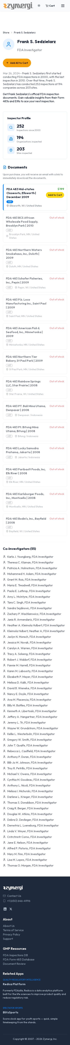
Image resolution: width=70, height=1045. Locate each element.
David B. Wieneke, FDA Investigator (29, 688)
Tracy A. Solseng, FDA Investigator (28, 654)
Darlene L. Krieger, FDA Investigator (30, 797)
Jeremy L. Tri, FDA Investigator (26, 722)
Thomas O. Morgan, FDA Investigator (30, 865)
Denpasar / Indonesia (30, 415)
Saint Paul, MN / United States (25, 316)
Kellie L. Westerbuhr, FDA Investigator (31, 734)
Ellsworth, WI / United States (26, 205)
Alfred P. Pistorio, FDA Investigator (29, 848)
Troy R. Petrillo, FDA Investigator (27, 768)
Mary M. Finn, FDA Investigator (26, 854)
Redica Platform (14, 984)
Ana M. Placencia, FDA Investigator (29, 699)
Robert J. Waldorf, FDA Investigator (29, 659)
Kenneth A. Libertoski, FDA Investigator (32, 711)
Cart (52, 5)
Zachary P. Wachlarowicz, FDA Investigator (34, 614)
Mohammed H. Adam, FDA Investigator (31, 574)
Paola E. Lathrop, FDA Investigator (29, 591)
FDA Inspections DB (15, 955)
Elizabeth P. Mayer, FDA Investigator (30, 676)
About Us (9, 926)
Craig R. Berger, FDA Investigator (28, 808)
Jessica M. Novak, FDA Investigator (29, 642)
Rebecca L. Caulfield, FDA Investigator (31, 751)
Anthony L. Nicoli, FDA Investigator (29, 785)
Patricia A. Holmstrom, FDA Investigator (32, 568)
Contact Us (14, 896)
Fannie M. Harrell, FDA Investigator (29, 665)
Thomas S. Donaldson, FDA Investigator (32, 802)
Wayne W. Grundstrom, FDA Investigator (32, 728)
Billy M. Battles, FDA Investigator (27, 705)
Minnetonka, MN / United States (27, 344)
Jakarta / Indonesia (29, 457)
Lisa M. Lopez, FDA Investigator (27, 859)
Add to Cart (55, 195)
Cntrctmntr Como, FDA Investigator (29, 837)
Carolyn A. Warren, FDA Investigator (30, 648)
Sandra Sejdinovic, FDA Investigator (29, 608)
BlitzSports (10, 1012)
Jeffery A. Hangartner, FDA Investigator (32, 717)
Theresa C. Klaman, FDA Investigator (30, 562)
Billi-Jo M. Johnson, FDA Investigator (29, 762)
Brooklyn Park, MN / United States (24, 236)
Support (8, 938)
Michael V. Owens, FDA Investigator (29, 774)
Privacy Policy (11, 934)
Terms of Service (13, 930)
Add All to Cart (19, 63)
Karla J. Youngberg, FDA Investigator (30, 556)
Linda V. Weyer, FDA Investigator (28, 831)
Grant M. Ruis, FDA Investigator (26, 579)
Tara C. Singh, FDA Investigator (26, 602)
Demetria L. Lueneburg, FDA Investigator (33, 825)
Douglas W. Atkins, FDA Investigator (29, 814)
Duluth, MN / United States (23, 266)
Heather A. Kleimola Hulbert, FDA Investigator (36, 625)
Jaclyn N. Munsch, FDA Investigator (29, 636)
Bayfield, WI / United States (24, 531)
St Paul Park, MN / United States (26, 369)
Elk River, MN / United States (24, 482)
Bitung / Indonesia (28, 436)
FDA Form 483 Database (18, 959)
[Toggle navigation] (63, 5)
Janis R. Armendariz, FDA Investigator (31, 619)
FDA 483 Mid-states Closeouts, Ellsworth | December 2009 (21, 193)
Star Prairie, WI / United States (26, 394)
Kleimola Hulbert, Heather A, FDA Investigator (36, 631)
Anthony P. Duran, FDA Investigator (29, 757)
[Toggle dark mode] (39, 6)
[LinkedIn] (5, 909)
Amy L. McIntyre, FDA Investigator (28, 596)
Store (6, 32)
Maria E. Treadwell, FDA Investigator (30, 585)
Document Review (14, 963)
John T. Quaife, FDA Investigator (27, 745)
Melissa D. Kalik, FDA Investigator (28, 682)
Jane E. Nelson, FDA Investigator (27, 842)
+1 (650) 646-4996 (18, 901)
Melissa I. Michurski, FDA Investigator (30, 791)
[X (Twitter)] (11, 909)
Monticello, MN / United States (26, 506)
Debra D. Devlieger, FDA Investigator (30, 819)
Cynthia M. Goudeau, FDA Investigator (31, 779)
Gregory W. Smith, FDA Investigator (29, 739)
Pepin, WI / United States (32, 287)
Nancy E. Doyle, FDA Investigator (28, 694)
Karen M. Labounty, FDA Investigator (30, 671)
